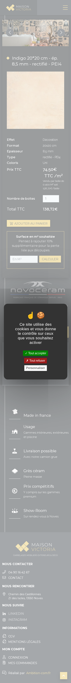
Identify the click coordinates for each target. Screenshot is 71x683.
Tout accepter (36, 353)
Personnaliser (35, 368)
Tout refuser (37, 360)
